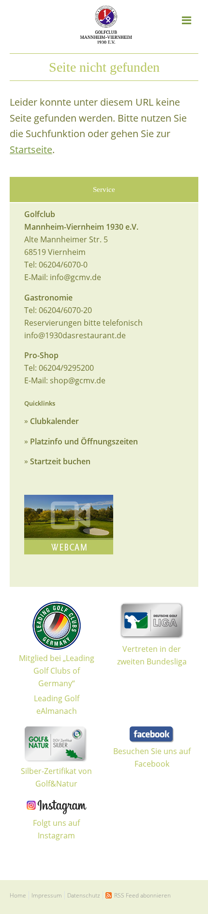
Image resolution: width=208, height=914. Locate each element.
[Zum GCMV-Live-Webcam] (68, 524)
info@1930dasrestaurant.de (75, 335)
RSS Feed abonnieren (142, 895)
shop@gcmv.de (77, 380)
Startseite (31, 149)
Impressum (46, 895)
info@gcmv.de (75, 277)
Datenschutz (83, 895)
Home (18, 895)
